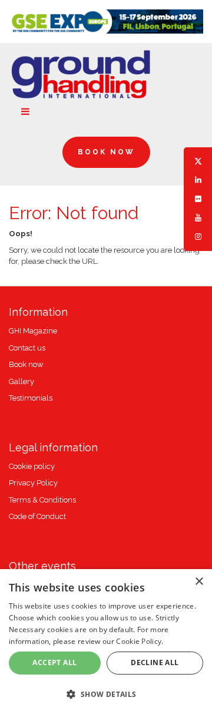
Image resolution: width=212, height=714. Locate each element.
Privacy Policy (33, 482)
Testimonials (30, 398)
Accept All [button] (54, 662)
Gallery (21, 381)
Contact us (27, 347)
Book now (26, 364)
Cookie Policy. (139, 641)
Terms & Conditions (42, 499)
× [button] (198, 581)
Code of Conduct (37, 516)
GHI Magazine (33, 330)
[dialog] (106, 641)
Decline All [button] (154, 662)
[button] (106, 693)
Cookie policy (32, 466)
